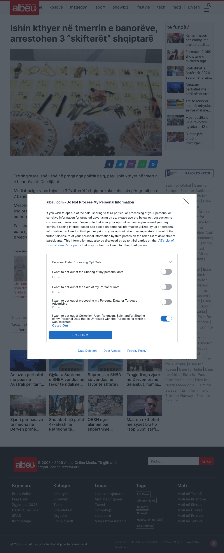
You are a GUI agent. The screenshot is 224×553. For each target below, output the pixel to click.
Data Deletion (87, 350)
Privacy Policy (136, 350)
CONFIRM (80, 335)
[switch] (166, 272)
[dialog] (112, 276)
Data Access (112, 350)
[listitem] (112, 262)
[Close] (188, 202)
